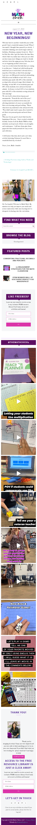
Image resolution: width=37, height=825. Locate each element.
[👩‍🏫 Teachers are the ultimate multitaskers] (18, 581)
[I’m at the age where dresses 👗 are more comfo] (18, 545)
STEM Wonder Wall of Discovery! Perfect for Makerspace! (23, 280)
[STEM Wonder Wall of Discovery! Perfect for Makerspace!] (6, 278)
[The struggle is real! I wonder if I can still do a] (18, 509)
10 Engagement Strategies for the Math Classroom (22, 269)
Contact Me (19, 757)
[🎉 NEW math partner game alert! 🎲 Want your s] (18, 617)
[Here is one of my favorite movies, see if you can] (18, 653)
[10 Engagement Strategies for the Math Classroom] (6, 268)
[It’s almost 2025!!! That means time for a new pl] (18, 365)
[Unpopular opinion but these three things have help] (18, 401)
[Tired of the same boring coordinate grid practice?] (18, 437)
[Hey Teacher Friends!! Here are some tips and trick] (18, 689)
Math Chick (18, 14)
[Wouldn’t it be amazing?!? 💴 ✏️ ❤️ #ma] (18, 473)
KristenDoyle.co (22, 822)
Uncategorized (10, 152)
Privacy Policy (30, 820)
